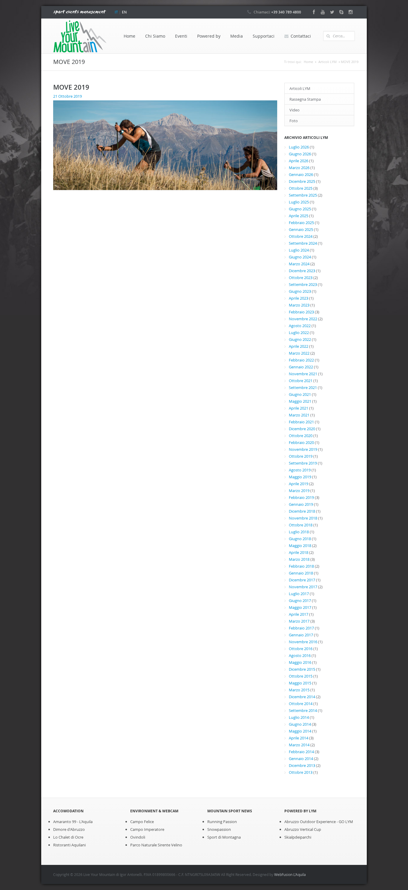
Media (236, 36)
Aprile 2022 (298, 346)
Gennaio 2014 (301, 758)
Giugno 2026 (300, 154)
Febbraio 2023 (301, 312)
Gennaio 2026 (301, 174)
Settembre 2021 (303, 387)
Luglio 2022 (299, 332)
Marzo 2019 (299, 490)
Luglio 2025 (299, 202)
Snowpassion (219, 829)
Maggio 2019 (300, 477)
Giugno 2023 (300, 291)
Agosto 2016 (300, 655)
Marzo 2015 (299, 690)
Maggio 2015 (300, 683)
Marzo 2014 (299, 744)
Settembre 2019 (303, 463)
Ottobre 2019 (300, 456)
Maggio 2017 (300, 607)
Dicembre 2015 (302, 669)
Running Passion (222, 821)
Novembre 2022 (303, 318)
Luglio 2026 (299, 147)
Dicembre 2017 (302, 580)
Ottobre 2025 (300, 188)
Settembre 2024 (303, 243)
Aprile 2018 (298, 552)
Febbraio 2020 (301, 442)
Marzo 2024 (299, 263)
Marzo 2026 (299, 167)
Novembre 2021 (303, 373)
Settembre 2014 (303, 710)
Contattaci (301, 36)
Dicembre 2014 (302, 696)
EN (124, 12)
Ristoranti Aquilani (69, 845)
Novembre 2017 (303, 586)
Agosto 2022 (300, 325)
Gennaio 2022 (301, 367)
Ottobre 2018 (300, 525)
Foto (293, 120)
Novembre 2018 (303, 518)
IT (116, 12)
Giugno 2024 (300, 257)
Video (294, 110)
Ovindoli (137, 837)
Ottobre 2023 (300, 277)
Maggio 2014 (300, 731)
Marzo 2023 (299, 305)
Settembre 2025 (303, 195)
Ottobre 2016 (300, 648)
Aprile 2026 (298, 160)
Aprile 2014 (298, 738)
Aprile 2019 (298, 483)
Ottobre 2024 (300, 236)
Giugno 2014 (300, 724)
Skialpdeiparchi (297, 837)
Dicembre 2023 (302, 270)
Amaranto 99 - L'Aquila (73, 821)
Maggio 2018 (300, 545)
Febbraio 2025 (301, 222)
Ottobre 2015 (300, 676)
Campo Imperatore (147, 829)
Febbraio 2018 (301, 566)
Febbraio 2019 (301, 497)
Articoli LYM (327, 61)
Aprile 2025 (298, 215)
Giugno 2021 (300, 394)
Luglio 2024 (299, 250)
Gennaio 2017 (301, 635)
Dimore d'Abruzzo (69, 829)
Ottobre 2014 (300, 703)
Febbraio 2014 (301, 751)
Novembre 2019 (303, 449)
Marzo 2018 (299, 559)
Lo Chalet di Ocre (68, 837)
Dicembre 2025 (302, 181)
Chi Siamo (155, 36)
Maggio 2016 (300, 662)
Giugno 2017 (300, 600)
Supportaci (263, 36)
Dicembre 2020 (302, 428)
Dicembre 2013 (302, 765)
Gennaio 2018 (301, 573)
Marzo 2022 (299, 353)
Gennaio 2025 (301, 229)
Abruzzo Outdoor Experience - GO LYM (318, 821)
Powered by (208, 36)
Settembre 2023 (303, 284)
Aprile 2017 (298, 614)
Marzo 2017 (299, 621)
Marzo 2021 (299, 415)
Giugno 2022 (300, 339)
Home (129, 36)
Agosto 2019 (300, 470)
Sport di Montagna (224, 837)
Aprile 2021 (298, 408)
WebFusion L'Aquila (290, 874)
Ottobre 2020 (300, 435)
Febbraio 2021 (301, 422)
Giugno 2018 (300, 538)
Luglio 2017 (299, 593)
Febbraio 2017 (301, 628)
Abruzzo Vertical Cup (302, 829)
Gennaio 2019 (301, 504)
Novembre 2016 (303, 641)
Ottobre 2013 (300, 772)
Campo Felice (142, 821)
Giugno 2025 (300, 209)
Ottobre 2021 (300, 380)
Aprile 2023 (298, 298)
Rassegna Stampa (305, 99)
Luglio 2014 (299, 717)
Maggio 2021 (300, 401)
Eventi (181, 36)
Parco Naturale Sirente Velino (156, 845)
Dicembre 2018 (302, 511)
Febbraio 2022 (301, 360)
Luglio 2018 (299, 531)
